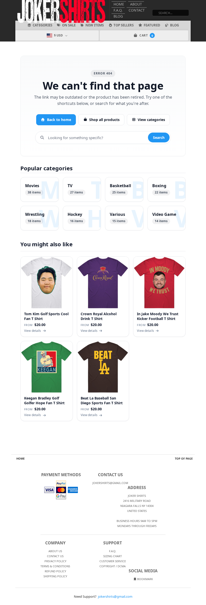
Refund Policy (55, 571)
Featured (152, 25)
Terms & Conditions (55, 566)
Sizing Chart (112, 556)
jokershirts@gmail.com (115, 596)
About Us (55, 551)
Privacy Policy (55, 561)
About (136, 4)
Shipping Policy (55, 576)
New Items (94, 25)
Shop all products (104, 119)
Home (119, 4)
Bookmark (144, 579)
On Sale (69, 25)
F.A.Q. (118, 10)
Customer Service (112, 561)
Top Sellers (124, 25)
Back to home (59, 119)
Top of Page (184, 458)
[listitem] (39, 189)
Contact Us (55, 556)
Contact (137, 10)
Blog (118, 16)
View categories (151, 119)
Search (159, 137)
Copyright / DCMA (112, 566)
